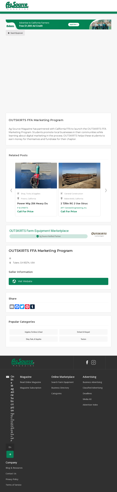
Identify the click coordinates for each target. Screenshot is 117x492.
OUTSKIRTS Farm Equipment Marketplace (39, 231)
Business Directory (60, 387)
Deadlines (87, 393)
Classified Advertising (93, 387)
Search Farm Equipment (62, 382)
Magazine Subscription (30, 387)
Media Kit (87, 399)
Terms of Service (13, 484)
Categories (56, 393)
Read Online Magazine (30, 382)
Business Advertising (92, 382)
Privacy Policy (12, 479)
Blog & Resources (14, 467)
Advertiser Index (90, 404)
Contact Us (11, 473)
